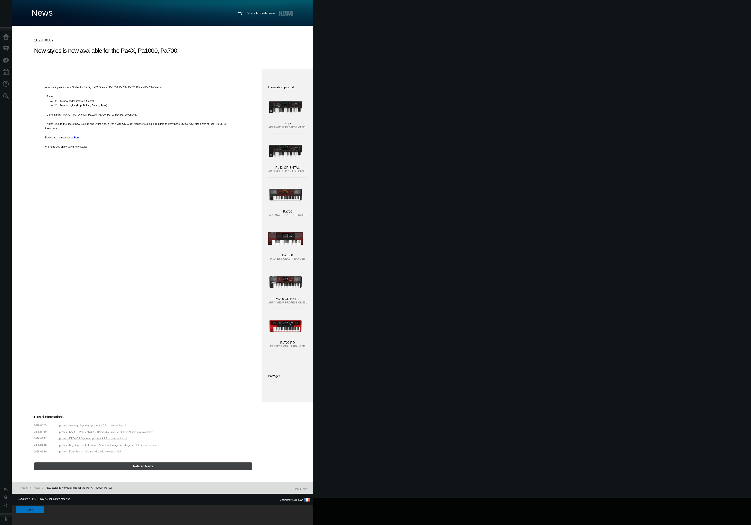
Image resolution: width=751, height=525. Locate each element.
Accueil (7, 37)
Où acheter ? (7, 96)
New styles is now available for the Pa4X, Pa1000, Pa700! (79, 487)
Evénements (7, 72)
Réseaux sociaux (7, 505)
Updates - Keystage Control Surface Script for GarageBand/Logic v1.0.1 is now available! (108, 445)
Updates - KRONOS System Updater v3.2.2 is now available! (92, 438)
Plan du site (300, 488)
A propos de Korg (7, 519)
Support (7, 84)
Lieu (7, 498)
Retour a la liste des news (260, 13)
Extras (7, 60)
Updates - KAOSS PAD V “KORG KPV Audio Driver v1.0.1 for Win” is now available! (105, 432)
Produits (7, 49)
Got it (30, 509)
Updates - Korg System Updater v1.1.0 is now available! (89, 451)
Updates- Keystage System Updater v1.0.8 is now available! (91, 425)
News (7, 490)
